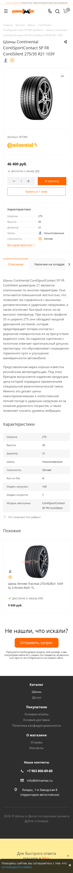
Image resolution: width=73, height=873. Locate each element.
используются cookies (17, 867)
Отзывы (37, 742)
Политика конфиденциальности (36, 725)
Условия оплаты (37, 714)
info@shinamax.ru (40, 780)
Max (46, 858)
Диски (36, 697)
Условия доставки (36, 720)
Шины (36, 692)
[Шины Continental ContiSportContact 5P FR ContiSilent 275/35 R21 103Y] (36, 97)
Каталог (36, 684)
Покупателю (36, 707)
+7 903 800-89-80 (40, 771)
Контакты (36, 748)
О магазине (36, 735)
